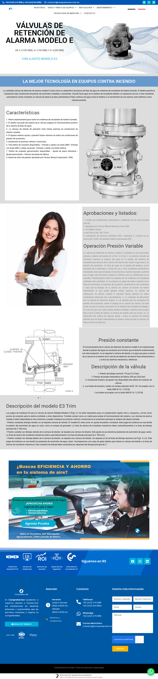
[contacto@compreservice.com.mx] (45, 2)
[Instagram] (149, 2)
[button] (38, 397)
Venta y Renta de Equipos (61, 7)
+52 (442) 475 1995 (14, 2)
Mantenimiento (104, 7)
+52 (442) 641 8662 (33, 2)
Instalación (85, 7)
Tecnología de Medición (66, 13)
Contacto (89, 13)
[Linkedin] (154, 2)
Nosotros (39, 7)
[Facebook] (144, 2)
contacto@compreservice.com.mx (63, 2)
